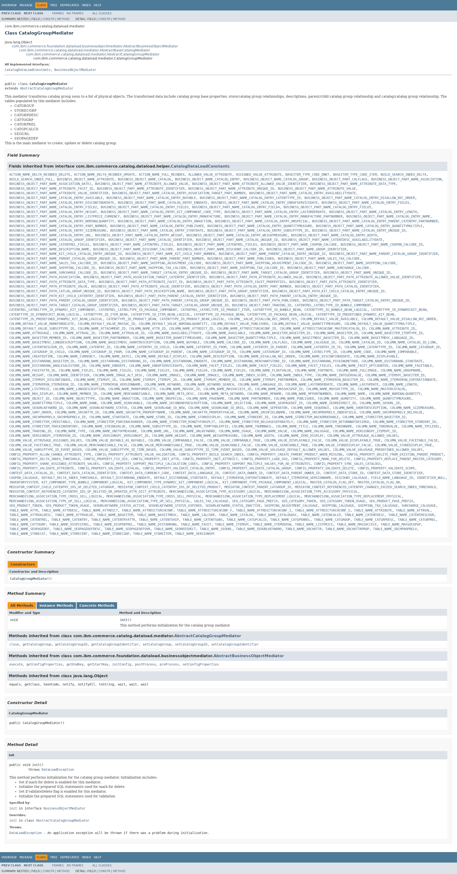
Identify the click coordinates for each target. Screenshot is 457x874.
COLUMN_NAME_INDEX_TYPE (291, 375)
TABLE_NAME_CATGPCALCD (246, 519)
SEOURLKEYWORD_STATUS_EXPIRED (175, 505)
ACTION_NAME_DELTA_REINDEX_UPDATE (104, 174)
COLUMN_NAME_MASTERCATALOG (381, 389)
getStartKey (97, 664)
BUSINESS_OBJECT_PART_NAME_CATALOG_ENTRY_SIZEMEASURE (57, 230)
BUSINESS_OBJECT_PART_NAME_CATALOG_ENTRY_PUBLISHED (157, 226)
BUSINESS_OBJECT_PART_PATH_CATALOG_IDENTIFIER (337, 286)
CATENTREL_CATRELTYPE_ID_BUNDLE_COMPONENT (333, 305)
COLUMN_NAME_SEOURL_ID (380, 403)
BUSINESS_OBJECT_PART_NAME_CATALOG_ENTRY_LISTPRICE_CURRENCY (64, 216)
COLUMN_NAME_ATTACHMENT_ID (101, 328)
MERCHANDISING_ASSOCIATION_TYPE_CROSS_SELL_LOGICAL (56, 496)
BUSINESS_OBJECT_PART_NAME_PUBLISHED (240, 258)
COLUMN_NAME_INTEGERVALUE (339, 375)
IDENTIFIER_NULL (431, 478)
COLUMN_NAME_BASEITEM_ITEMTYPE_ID (392, 333)
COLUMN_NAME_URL (155, 431)
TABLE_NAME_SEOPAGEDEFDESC (77, 529)
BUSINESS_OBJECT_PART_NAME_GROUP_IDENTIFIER (306, 249)
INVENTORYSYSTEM (23, 482)
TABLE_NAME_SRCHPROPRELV (395, 529)
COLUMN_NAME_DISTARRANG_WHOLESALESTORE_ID (47, 365)
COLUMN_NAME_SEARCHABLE (122, 403)
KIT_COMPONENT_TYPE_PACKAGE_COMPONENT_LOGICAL (264, 482)
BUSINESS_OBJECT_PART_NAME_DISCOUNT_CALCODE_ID (220, 249)
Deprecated (69, 5)
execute (16, 664)
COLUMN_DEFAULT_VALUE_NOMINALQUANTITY (173, 324)
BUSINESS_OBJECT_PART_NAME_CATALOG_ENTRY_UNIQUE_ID (358, 230)
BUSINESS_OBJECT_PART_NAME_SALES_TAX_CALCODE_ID (53, 263)
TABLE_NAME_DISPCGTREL (69, 524)
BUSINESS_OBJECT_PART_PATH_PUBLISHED (265, 300)
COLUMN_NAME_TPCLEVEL (421, 426)
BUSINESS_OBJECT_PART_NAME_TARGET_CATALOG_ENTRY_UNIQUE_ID (154, 272)
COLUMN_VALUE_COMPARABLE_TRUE (234, 440)
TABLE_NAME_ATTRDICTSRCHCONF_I (263, 510)
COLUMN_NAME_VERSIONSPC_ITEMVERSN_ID (42, 435)
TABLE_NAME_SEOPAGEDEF (29, 529)
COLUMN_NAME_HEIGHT (26, 375)
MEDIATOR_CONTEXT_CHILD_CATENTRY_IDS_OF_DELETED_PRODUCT (169, 487)
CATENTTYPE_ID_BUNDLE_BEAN (277, 310)
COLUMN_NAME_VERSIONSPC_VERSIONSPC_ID (114, 435)
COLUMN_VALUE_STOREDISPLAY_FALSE (341, 445)
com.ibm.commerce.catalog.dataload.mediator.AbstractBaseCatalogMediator (84, 50)
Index (86, 5)
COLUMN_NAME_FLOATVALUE (270, 370)
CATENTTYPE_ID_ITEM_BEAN (105, 314)
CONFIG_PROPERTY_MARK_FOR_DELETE (320, 459)
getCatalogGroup (37, 644)
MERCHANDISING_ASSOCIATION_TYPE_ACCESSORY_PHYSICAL (311, 491)
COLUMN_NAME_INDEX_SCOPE (244, 375)
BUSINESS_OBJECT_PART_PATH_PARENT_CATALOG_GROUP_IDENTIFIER (63, 300)
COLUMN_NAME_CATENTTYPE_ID (368, 347)
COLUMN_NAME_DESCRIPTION (212, 356)
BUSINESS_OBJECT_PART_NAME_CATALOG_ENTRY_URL (50, 235)
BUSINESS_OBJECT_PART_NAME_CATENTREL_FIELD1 (49, 244)
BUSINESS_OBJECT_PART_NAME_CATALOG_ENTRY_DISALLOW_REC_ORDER (359, 198)
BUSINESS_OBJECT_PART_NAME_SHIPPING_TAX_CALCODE (142, 268)
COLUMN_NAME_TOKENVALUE (377, 426)
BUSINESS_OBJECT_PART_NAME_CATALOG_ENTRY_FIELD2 (53, 207)
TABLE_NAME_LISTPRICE (314, 524)
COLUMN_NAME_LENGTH (399, 384)
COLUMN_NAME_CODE (356, 352)
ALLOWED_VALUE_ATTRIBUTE (210, 174)
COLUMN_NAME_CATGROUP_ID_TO (211, 352)
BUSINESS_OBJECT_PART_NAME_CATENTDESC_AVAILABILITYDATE (332, 240)
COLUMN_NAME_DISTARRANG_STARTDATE (392, 361)
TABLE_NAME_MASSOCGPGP (401, 524)
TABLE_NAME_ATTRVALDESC (30, 515)
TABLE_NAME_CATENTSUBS (203, 519)
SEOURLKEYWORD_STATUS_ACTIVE (118, 505)
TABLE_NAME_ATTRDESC (60, 510)
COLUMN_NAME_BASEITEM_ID (336, 333)
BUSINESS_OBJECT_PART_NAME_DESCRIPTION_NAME (49, 249)
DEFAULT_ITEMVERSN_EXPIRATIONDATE (241, 478)
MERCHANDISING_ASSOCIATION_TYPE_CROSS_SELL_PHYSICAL (154, 496)
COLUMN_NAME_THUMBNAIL (252, 426)
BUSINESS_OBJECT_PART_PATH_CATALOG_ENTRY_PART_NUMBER (242, 286)
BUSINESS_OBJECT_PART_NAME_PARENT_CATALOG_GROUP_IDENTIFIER (383, 254)
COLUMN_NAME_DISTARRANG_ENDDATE (178, 361)
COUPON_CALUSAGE (23, 478)
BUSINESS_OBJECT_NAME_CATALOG (144, 179)
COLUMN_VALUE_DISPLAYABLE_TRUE (353, 440)
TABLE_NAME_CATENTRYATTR (113, 519)
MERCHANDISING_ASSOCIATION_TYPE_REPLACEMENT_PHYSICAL (353, 496)
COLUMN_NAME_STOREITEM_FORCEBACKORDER (108, 422)
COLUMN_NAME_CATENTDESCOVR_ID (36, 347)
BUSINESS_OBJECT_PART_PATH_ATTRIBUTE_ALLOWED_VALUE (256, 277)
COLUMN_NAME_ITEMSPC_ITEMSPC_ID (148, 380)
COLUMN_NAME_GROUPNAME (401, 370)
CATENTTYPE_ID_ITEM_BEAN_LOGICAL (160, 314)
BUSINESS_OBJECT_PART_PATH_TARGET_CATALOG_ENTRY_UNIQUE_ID (356, 300)
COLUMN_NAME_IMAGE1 (163, 375)
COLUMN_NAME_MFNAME (264, 394)
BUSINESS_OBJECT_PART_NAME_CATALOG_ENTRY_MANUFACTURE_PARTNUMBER (283, 216)
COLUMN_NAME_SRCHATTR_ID (77, 412)
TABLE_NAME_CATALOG (236, 515)
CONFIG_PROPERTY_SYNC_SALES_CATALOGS (347, 464)
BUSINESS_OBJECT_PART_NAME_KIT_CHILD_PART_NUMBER (170, 254)
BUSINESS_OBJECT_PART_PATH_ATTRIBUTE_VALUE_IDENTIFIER (140, 286)
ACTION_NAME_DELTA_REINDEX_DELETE (39, 174)
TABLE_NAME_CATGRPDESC (374, 519)
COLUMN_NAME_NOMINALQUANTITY (395, 394)
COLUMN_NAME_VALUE (271, 431)
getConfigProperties (44, 664)
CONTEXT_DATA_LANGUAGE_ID (196, 473)
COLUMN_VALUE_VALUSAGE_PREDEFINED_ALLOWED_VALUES (377, 450)
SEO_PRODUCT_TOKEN (25, 505)
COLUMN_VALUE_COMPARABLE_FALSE (176, 440)
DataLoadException (58, 769)
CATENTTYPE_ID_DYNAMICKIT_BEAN (398, 310)
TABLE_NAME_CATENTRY (69, 519)
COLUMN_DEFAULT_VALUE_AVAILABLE (329, 319)
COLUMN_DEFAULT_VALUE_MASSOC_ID (106, 324)
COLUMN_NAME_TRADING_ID (30, 431)
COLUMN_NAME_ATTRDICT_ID (191, 328)
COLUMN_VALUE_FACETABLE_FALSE (411, 440)
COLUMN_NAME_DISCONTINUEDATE (324, 356)
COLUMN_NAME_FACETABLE (412, 365)
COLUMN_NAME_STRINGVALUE (103, 426)
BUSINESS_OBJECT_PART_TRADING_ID (261, 305)
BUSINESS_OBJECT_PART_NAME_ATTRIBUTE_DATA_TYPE (353, 184)
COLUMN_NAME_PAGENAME (205, 398)
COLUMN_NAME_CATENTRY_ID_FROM (199, 347)
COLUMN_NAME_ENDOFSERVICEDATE (156, 365)
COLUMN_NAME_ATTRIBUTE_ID (392, 328)
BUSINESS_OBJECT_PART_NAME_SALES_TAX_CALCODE (319, 258)
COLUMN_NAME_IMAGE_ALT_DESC (118, 375)
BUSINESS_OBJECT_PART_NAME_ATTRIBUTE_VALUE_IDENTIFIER (58, 193)
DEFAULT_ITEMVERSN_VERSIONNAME (303, 478)
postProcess (145, 664)
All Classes (102, 13)
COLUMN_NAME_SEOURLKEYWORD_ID (36, 408)
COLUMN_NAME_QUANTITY (337, 398)
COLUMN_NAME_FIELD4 (190, 370)
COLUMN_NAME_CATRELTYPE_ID (313, 352)
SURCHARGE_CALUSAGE (419, 505)
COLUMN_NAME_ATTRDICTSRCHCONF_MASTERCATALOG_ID (322, 328)
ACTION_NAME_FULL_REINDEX (161, 174)
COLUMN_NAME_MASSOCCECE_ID (227, 389)
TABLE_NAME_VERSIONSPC (195, 534)
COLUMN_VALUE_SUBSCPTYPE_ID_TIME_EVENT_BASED (201, 450)
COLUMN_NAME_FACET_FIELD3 (308, 365)
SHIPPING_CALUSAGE (338, 505)
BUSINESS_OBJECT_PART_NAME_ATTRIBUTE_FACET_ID (51, 188)
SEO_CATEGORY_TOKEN (299, 501)
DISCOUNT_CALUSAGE (351, 478)
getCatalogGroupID (71, 644)
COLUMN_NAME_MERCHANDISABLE (125, 394)
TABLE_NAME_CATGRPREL (417, 519)
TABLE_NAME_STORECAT (27, 534)
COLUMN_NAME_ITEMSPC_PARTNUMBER (268, 380)
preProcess (169, 664)
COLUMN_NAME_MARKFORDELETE (132, 389)
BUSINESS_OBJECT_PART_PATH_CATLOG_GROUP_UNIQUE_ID (55, 291)
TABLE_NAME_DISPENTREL (113, 524)
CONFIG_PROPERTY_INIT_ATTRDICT (210, 459)
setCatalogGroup (157, 644)
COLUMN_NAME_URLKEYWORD (194, 431)
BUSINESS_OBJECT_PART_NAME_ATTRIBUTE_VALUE (317, 188)
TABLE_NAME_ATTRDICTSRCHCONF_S (322, 510)
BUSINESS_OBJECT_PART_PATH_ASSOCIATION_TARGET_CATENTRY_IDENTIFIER (144, 277)
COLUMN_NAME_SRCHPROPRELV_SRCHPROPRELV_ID (47, 417)
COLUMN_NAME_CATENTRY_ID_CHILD (141, 347)
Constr (48, 19)
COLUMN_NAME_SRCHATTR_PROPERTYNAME (134, 412)
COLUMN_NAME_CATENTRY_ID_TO (316, 347)
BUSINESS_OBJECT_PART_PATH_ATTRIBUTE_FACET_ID (141, 282)
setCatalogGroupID (191, 644)
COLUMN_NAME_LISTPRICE (29, 389)
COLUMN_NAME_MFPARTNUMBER (308, 394)
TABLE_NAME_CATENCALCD (321, 515)
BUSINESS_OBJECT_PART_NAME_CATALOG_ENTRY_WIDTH (334, 235)
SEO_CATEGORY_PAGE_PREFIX (255, 501)
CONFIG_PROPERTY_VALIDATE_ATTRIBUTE (41, 468)
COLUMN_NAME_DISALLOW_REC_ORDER (266, 356)
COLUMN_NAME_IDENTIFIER (68, 375)
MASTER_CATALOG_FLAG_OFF (332, 482)
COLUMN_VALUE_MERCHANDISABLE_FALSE (96, 445)
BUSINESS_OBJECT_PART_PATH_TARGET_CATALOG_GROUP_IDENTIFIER (63, 305)
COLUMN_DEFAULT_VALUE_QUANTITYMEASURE (306, 324)
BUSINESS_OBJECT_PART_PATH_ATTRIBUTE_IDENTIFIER (333, 282)
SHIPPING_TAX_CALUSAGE (378, 505)
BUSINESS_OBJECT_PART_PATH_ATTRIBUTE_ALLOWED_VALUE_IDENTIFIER (363, 277)
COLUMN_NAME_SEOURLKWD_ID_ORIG (215, 408)
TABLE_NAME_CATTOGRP (27, 524)
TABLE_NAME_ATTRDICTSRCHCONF (147, 510)
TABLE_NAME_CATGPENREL (290, 519)
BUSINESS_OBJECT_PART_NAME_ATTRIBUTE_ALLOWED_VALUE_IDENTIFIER (249, 184)
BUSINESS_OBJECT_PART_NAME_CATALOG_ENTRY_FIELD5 (327, 207)
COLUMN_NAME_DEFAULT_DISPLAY (160, 356)
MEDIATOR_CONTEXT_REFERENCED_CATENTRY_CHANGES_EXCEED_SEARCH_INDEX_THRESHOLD (365, 487)
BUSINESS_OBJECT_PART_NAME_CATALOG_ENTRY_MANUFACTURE (172, 216)
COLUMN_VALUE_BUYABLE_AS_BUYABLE (114, 440)
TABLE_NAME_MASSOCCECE (357, 524)
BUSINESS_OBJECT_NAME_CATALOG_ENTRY (207, 179)
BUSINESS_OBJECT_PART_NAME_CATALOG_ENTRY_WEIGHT (139, 235)
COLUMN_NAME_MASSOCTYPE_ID (330, 389)
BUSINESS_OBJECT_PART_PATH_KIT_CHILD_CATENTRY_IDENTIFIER (61, 296)
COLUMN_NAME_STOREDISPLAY (198, 417)
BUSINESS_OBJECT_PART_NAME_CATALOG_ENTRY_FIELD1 (365, 202)
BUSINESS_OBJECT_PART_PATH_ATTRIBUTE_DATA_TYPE (52, 282)
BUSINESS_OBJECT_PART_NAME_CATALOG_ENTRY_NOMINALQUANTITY (61, 221)
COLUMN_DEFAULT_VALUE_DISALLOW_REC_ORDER (399, 319)
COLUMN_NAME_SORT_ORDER (30, 412)
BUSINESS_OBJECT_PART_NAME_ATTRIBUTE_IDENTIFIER (140, 188)
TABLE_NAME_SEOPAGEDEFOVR (127, 529)
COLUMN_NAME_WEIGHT (169, 435)
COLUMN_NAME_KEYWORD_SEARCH (209, 384)
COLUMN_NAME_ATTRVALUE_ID (121, 333)
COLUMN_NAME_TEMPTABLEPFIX (204, 426)
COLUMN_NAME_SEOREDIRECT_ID (331, 403)
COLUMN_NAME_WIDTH (258, 435)
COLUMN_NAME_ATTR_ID (147, 328)
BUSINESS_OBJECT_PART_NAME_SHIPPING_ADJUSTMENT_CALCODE (151, 263)
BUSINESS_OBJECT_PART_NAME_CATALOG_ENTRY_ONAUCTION (164, 221)
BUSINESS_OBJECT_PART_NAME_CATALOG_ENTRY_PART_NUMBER (57, 226)
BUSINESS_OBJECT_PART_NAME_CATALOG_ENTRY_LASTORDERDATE (274, 212)
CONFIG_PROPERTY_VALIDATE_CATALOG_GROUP (255, 468)
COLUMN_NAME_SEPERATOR (267, 408)
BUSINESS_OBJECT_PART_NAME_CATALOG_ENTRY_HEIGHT (53, 212)
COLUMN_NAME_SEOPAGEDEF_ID (279, 403)
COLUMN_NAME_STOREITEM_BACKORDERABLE (305, 417)
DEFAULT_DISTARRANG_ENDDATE (125, 478)
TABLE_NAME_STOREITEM (152, 534)
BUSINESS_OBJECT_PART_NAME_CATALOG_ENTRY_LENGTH (373, 212)
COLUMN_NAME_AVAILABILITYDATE (175, 333)
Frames (58, 13)
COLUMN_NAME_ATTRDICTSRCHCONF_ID (246, 328)
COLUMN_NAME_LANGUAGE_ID (260, 384)
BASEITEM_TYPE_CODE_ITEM (355, 174)
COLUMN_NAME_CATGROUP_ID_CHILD (37, 352)
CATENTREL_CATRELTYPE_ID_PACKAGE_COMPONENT (138, 310)
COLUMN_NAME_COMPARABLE (396, 352)
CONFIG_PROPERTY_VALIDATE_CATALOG (108, 468)
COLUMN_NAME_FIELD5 (228, 370)
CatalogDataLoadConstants (27, 70)
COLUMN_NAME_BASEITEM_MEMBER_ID (37, 338)
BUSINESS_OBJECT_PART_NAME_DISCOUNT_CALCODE (133, 249)
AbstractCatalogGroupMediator (46, 88)
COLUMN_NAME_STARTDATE (109, 417)
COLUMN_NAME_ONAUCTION (119, 398)
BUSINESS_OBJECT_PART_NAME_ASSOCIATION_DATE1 (50, 184)
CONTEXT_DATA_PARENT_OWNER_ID (293, 473)
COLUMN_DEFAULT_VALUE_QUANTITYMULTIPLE (379, 324)
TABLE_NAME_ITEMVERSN (272, 524)
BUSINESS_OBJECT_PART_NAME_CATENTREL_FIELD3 (217, 244)
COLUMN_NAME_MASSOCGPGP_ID (279, 389)
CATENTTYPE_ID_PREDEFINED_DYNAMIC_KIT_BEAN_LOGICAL (56, 319)
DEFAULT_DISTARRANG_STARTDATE (180, 478)
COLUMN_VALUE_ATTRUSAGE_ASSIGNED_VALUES (45, 440)
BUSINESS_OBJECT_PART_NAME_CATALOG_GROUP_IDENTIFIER (56, 240)
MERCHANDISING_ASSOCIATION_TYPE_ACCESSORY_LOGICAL (215, 491)
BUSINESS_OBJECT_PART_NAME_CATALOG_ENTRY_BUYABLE (151, 198)
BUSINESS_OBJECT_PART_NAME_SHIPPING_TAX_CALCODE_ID (236, 268)
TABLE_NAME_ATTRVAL (413, 510)
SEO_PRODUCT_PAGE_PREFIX (391, 501)
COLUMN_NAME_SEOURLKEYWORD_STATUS (96, 408)
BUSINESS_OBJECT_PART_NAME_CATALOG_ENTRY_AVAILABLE (56, 198)
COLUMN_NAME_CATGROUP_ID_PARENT (154, 352)
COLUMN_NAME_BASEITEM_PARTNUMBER (99, 338)
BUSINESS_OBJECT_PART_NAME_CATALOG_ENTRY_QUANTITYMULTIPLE (369, 226)
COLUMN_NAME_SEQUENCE (310, 408)
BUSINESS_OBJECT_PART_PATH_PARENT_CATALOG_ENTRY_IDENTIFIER (172, 296)
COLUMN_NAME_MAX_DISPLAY (31, 394)
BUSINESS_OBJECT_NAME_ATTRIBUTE (85, 179)
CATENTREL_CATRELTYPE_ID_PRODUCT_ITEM (215, 310)
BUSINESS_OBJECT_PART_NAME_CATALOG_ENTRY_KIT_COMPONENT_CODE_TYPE (161, 212)
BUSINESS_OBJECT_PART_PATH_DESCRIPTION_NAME (144, 291)
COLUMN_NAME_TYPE (70, 431)
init (124, 620)
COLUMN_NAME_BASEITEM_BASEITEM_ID (279, 333)
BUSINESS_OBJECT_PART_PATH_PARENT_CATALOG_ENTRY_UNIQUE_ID (283, 296)
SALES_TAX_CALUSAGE (211, 501)
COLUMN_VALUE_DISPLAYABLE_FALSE (293, 440)
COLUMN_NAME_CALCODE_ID (224, 342)
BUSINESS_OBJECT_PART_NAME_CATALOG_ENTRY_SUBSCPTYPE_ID (257, 230)
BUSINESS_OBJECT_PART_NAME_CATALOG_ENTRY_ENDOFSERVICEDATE (264, 202)
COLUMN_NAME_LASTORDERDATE (309, 384)
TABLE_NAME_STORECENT (68, 534)
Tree (53, 5)
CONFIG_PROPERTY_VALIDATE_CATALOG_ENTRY (179, 468)
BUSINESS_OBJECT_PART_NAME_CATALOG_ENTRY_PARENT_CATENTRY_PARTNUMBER (375, 221)
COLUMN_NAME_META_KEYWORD (220, 394)
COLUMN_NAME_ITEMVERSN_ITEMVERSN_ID (41, 384)
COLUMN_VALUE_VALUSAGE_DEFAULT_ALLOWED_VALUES (287, 450)
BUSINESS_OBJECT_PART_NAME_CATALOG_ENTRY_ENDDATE (162, 202)
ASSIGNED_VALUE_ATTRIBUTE (259, 174)
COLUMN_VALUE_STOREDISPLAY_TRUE (403, 445)
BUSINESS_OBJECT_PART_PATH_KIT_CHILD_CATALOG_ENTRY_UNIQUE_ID (328, 291)
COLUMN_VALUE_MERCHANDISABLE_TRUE (161, 445)
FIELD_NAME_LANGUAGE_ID (392, 478)
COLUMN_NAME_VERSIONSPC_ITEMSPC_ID (364, 431)
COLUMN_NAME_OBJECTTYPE (74, 398)
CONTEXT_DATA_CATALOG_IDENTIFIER (86, 473)
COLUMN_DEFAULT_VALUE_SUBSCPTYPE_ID (41, 328)
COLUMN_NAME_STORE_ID (152, 417)
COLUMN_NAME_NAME (350, 394)
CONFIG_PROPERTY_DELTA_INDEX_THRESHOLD (44, 459)
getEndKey (75, 664)
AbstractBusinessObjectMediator (249, 656)
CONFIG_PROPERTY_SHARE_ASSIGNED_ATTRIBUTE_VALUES (54, 464)
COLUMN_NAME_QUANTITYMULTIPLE (36, 403)
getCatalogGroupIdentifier (115, 644)
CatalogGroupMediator (29, 579)
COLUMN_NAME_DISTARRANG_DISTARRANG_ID (112, 361)
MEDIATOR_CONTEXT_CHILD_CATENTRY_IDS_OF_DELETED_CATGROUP (61, 487)
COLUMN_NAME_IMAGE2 (201, 375)
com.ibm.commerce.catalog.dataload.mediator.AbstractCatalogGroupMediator (92, 54)
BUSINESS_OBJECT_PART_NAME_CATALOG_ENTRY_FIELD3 (144, 207)
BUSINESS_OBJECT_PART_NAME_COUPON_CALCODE (299, 244)
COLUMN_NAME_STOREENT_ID (246, 417)
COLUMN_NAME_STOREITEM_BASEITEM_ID (374, 417)
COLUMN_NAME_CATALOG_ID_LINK (410, 342)
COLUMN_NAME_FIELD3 (152, 370)
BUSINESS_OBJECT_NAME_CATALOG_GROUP (275, 179)
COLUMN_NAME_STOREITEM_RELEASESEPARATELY (256, 422)
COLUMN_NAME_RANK (81, 403)
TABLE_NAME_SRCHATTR (303, 529)
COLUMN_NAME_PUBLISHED (294, 398)
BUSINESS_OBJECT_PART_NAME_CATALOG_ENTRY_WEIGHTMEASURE (236, 235)
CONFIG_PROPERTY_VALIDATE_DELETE (324, 468)
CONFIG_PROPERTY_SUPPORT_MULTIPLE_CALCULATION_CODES (150, 464)
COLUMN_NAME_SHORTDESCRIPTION (359, 408)
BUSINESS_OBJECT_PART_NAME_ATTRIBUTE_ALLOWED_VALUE (141, 184)
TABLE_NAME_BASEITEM (115, 515)
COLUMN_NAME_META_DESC (174, 394)
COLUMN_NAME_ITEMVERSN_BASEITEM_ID (332, 380)
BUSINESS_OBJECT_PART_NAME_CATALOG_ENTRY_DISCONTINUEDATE (61, 202)
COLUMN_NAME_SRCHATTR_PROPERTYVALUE (201, 412)
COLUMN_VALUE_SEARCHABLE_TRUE (281, 445)
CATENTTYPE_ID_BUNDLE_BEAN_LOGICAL (335, 310)
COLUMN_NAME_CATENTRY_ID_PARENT (258, 347)
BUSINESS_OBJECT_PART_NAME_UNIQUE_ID (356, 272)
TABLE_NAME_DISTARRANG (157, 524)
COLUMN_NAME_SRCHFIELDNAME (261, 412)
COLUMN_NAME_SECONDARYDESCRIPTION (176, 403)
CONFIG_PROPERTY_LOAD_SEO (264, 459)
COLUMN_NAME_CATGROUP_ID (418, 347)
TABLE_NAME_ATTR (23, 510)
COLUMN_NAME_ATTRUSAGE (29, 333)
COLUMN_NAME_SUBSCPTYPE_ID (153, 426)
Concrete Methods (96, 605)
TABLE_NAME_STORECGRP (110, 534)
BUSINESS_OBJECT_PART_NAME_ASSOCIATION (406, 179)
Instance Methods (56, 605)
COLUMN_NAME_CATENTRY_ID (88, 347)
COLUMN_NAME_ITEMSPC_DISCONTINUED (39, 380)
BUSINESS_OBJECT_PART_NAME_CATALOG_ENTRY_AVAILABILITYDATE (302, 193)
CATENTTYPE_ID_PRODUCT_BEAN (131, 319)
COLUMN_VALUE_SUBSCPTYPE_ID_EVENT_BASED (45, 450)
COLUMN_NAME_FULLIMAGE (357, 370)
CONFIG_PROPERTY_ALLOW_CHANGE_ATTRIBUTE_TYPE (50, 454)
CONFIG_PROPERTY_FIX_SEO (105, 459)
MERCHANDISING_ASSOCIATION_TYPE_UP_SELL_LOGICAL (53, 501)
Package (26, 5)
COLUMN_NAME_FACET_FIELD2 (259, 365)
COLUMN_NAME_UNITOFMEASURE (113, 431)
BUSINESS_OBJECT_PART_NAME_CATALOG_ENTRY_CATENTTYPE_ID (250, 198)
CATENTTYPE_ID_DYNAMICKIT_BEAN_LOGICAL (44, 314)
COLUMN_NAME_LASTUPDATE (358, 384)
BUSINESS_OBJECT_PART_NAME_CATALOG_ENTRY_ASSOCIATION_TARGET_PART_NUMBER (178, 193)
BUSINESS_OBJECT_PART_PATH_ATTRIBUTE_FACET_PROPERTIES (235, 282)
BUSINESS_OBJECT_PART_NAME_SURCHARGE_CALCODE (328, 268)
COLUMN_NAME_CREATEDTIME (31, 356)
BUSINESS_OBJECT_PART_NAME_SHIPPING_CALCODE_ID (52, 268)
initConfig (121, 664)
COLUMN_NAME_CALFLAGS (268, 342)
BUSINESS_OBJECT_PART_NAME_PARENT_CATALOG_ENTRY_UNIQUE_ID (272, 254)
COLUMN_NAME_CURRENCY (76, 356)
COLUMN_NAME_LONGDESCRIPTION (78, 389)
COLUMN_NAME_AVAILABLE (225, 333)
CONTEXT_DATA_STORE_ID (343, 473)
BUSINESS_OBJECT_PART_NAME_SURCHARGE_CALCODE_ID (53, 272)
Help (97, 5)
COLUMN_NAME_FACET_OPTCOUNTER (361, 365)
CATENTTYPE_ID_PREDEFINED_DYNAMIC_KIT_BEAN (355, 314)
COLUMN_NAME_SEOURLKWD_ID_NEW (157, 408)
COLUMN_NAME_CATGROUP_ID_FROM (95, 352)
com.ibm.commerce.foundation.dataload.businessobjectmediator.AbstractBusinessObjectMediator (95, 46)
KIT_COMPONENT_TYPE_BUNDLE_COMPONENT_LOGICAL (83, 482)
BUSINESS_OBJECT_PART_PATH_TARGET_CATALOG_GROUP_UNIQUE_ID (175, 305)
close (14, 644)
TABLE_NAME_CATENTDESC (364, 515)
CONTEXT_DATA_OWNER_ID (243, 473)
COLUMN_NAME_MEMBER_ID (77, 394)
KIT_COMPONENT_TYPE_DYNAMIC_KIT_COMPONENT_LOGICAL (173, 482)
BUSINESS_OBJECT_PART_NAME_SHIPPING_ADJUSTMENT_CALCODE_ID (258, 263)
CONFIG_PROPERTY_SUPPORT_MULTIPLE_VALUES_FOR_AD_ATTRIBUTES (256, 464)
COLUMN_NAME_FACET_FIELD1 (209, 365)
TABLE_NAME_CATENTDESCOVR (411, 515)
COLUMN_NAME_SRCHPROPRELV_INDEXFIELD (322, 412)
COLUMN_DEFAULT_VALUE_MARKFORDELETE (41, 324)
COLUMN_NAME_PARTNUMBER (249, 398)
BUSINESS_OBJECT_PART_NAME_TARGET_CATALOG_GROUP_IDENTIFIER (265, 272)
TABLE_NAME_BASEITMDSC (157, 515)
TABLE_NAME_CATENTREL (28, 519)
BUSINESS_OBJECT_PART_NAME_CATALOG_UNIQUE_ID (237, 240)
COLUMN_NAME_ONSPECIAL (163, 398)
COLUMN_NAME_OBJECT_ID (29, 398)
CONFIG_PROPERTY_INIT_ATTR (155, 459)
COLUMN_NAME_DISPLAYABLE (376, 356)
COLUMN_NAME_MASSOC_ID (180, 389)
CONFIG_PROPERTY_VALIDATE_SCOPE (386, 468)
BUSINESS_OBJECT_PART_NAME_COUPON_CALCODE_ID (381, 244)
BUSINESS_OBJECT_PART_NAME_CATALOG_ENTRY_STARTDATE (157, 230)
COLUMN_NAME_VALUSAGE (310, 431)
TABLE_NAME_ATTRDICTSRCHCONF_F (204, 510)
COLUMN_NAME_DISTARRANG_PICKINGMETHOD (323, 361)
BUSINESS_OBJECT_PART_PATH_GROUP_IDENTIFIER (228, 291)
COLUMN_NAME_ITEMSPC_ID (95, 380)
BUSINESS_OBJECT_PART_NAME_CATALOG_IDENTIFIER (150, 240)
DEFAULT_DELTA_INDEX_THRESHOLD (69, 478)
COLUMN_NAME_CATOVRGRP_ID (262, 352)
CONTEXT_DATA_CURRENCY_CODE (144, 473)
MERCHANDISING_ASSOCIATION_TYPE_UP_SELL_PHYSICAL (145, 501)
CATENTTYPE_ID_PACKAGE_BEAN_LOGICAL (279, 314)
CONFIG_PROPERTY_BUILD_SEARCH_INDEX (211, 454)
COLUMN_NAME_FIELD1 (76, 370)
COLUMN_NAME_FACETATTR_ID (32, 370)
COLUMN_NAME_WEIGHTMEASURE (214, 435)
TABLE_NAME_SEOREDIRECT (175, 529)
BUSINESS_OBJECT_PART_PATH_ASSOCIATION (44, 277)
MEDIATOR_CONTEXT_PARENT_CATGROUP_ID (257, 487)
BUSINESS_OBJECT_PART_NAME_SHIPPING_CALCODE (356, 263)
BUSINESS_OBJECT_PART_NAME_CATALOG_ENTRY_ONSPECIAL (261, 221)
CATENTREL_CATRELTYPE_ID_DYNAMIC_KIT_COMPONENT (52, 310)
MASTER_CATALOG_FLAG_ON (379, 482)
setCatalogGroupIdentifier (235, 644)
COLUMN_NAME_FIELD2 (114, 370)
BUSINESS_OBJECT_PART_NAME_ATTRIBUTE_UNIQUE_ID (231, 188)
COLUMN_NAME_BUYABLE (182, 342)
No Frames (75, 13)
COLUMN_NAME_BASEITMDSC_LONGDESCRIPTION (45, 342)
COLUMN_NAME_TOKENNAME (332, 426)
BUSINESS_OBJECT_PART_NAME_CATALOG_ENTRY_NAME (388, 216)
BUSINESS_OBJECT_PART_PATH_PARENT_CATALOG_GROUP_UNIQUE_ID (175, 300)
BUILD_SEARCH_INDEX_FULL (31, 179)
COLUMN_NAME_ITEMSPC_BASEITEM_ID (394, 375)
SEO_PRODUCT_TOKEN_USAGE (67, 505)
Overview (9, 5)
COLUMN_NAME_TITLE (292, 426)
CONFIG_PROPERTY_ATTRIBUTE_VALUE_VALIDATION (135, 454)
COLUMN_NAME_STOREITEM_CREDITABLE (39, 422)
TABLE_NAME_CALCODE (198, 515)
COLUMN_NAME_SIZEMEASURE (412, 408)
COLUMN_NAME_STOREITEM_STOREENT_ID (404, 422)
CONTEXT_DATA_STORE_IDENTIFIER (394, 473)
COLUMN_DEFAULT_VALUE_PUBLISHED (239, 324)
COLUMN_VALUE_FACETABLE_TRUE (35, 445)
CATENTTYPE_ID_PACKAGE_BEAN (218, 314)
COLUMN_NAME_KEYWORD (162, 384)
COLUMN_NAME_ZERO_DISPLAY (300, 435)
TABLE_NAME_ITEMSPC (232, 524)
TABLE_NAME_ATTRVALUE (74, 515)
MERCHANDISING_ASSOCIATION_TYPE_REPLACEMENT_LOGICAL (253, 496)
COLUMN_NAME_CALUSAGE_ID (313, 342)
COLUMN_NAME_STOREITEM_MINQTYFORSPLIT (180, 422)
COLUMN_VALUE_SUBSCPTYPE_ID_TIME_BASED (120, 450)
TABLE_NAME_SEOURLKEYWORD (259, 529)
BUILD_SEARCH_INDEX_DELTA (403, 174)
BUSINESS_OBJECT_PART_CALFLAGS (339, 179)
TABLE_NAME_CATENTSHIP (159, 519)
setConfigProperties (201, 664)
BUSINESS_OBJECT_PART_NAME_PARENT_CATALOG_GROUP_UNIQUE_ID (62, 258)
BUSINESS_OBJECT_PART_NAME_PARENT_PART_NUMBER (162, 258)
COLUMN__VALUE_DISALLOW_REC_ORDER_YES (262, 319)
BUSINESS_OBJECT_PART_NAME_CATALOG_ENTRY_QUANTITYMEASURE (259, 226)
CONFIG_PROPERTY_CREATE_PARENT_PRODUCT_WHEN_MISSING (295, 454)
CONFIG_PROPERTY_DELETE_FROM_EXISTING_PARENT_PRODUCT (394, 454)
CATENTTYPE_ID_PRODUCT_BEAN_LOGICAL (192, 319)
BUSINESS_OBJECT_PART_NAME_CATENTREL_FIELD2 (133, 244)
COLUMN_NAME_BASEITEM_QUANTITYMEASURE (167, 338)
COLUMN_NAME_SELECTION (231, 403)
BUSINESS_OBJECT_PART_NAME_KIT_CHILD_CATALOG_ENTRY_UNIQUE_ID (65, 254)
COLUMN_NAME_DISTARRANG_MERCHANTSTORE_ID (248, 361)
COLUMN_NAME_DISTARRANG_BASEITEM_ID (41, 361)
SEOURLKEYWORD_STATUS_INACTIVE (233, 505)
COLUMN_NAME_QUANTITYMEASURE (385, 398)
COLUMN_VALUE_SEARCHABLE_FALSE (223, 445)
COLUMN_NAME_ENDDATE (107, 365)
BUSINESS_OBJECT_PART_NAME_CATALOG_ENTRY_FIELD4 (236, 207)
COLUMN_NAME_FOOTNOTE (314, 370)
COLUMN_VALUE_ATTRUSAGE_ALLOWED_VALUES (362, 435)
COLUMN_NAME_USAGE (235, 431)
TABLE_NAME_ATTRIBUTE (373, 510)
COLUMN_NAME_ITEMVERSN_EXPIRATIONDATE (401, 380)
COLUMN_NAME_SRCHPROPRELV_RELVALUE (391, 412)
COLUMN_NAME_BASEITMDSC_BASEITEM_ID (312, 338)
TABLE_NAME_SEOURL (216, 529)
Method (63, 19)
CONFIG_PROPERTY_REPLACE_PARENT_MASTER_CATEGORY (398, 459)
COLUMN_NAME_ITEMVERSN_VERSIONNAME (109, 384)
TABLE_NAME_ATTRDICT (100, 510)
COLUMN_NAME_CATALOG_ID (360, 342)
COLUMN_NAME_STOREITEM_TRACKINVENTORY (43, 426)
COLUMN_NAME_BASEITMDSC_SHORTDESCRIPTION (122, 342)
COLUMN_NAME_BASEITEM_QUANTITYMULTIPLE (240, 338)
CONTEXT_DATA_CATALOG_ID (31, 473)
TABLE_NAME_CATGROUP (332, 519)
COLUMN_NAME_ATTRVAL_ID (74, 333)
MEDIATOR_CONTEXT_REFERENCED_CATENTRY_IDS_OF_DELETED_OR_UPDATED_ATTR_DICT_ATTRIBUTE (87, 491)
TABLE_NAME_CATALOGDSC (277, 515)
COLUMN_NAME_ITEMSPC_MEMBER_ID (208, 380)
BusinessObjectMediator (75, 70)
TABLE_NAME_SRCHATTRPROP (347, 529)
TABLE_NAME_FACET (196, 524)
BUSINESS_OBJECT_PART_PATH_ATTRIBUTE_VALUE (48, 286)
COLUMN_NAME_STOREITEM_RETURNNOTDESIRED (333, 422)
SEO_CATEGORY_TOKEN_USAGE (342, 501)
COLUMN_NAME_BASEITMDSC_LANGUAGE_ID (380, 338)
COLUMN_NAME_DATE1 (115, 356)
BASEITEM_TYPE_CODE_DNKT (307, 174)
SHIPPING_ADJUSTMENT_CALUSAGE (291, 505)
